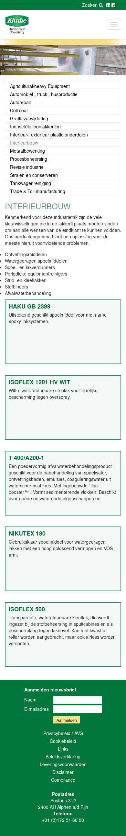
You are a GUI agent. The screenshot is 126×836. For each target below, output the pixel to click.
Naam (30, 699)
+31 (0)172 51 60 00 (63, 820)
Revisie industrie (27, 167)
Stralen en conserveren (34, 175)
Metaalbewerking (27, 150)
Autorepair (20, 102)
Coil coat (19, 110)
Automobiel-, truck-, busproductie (44, 94)
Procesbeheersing (28, 159)
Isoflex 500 (27, 609)
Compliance (63, 779)
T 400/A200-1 (26, 457)
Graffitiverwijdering (29, 118)
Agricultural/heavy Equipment (40, 86)
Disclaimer (63, 772)
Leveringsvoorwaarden (63, 764)
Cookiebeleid (63, 741)
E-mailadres (36, 709)
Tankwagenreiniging (30, 183)
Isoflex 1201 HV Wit (39, 382)
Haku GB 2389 (29, 306)
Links (63, 748)
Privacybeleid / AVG (63, 733)
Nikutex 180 (27, 533)
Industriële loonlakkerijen (35, 126)
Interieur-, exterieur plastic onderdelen (49, 134)
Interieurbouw (24, 142)
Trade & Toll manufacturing (37, 191)
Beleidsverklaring (63, 756)
